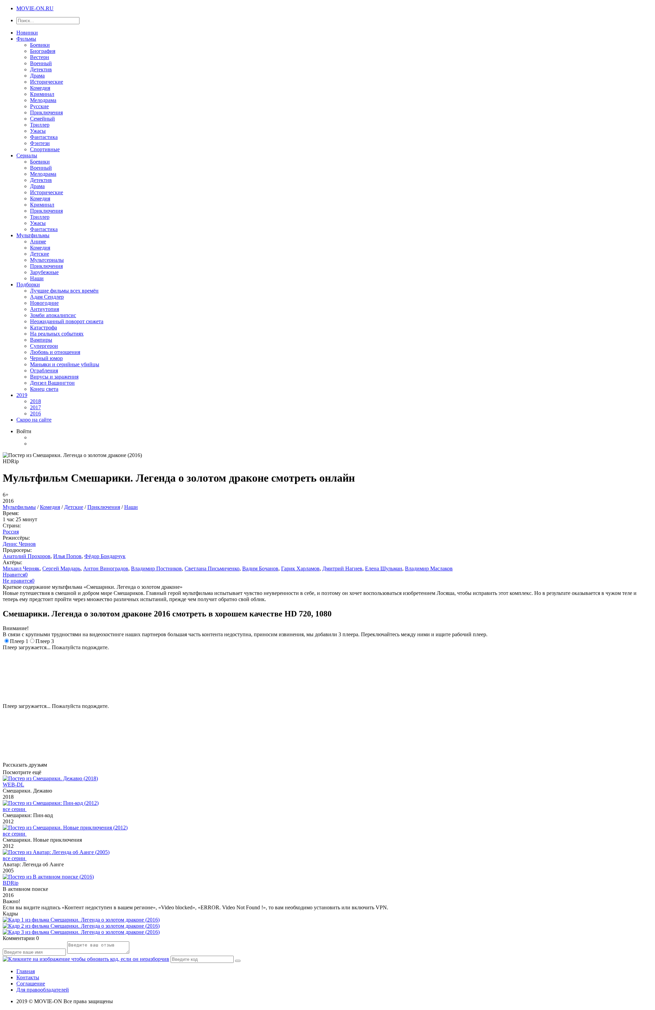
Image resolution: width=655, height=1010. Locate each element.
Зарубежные (44, 272)
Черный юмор (46, 358)
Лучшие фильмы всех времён (64, 291)
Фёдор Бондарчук (105, 556)
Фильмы (26, 39)
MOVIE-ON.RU (35, 8)
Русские (39, 106)
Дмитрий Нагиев (342, 568)
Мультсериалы (47, 260)
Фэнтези (40, 143)
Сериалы (26, 155)
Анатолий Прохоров (26, 556)
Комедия (40, 88)
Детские (39, 254)
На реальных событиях (57, 334)
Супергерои (44, 346)
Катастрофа (43, 327)
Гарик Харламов (300, 568)
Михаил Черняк (21, 568)
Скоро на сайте (34, 420)
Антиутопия (44, 309)
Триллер (39, 125)
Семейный (42, 119)
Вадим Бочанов (260, 568)
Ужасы (38, 131)
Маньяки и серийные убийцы (64, 364)
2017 (35, 407)
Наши (37, 278)
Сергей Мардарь (61, 568)
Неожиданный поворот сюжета (66, 321)
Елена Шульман (383, 568)
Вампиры (41, 340)
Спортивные (45, 149)
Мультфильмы (32, 235)
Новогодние (44, 303)
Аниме (38, 241)
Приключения (46, 112)
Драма (37, 76)
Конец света (44, 389)
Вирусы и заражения (54, 377)
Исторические (46, 82)
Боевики (40, 45)
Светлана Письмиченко (212, 568)
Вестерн (39, 57)
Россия (11, 532)
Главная (25, 971)
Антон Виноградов (105, 568)
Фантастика (44, 137)
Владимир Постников (156, 568)
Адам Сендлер (47, 297)
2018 (35, 401)
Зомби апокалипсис (53, 315)
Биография (42, 51)
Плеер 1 (19, 641)
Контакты (27, 977)
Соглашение (30, 983)
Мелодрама (43, 100)
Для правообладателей (42, 990)
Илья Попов (67, 556)
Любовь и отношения (55, 352)
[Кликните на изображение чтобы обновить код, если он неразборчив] (86, 959)
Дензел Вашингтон (52, 383)
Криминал (42, 94)
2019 (21, 395)
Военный (41, 63)
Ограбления (44, 370)
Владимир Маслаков (429, 568)
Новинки (27, 32)
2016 (35, 413)
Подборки (28, 284)
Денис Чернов (19, 544)
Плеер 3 (44, 641)
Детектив (41, 69)
